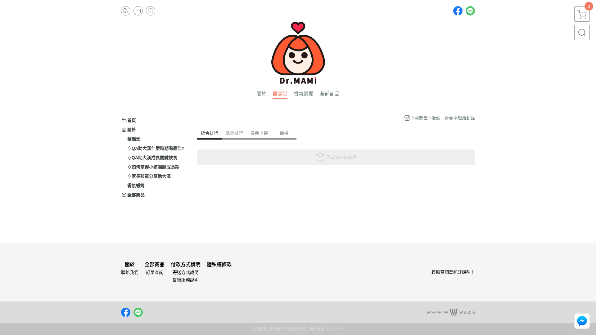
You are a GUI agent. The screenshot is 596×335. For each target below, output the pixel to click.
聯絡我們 (129, 272)
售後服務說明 (186, 280)
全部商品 (155, 264)
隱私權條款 (219, 264)
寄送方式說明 (186, 272)
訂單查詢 (154, 272)
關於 (130, 264)
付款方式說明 (186, 264)
